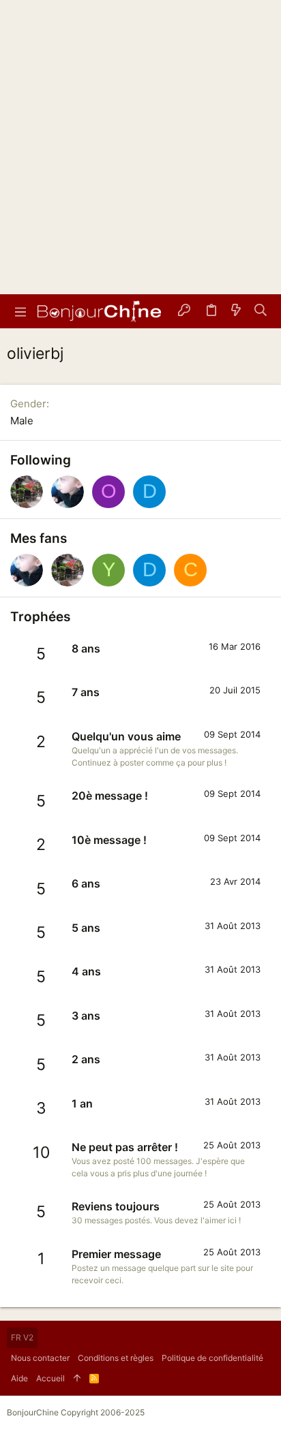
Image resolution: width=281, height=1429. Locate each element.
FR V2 (22, 1337)
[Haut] (77, 1378)
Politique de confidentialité (212, 1358)
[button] (20, 311)
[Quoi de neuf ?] (236, 311)
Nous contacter (40, 1358)
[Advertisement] (140, 147)
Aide (19, 1378)
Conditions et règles (115, 1358)
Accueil (50, 1378)
